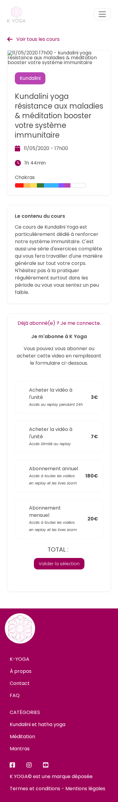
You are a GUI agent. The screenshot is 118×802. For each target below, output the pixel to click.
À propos (20, 671)
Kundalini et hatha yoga (37, 724)
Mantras (20, 748)
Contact (20, 683)
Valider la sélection (59, 564)
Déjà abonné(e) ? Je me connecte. (59, 323)
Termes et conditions (35, 788)
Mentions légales (85, 788)
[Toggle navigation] (102, 14)
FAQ (15, 695)
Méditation (22, 736)
